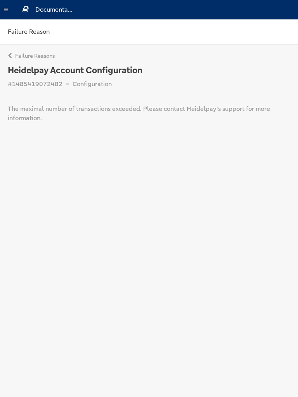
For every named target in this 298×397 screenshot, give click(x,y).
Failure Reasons (34, 55)
